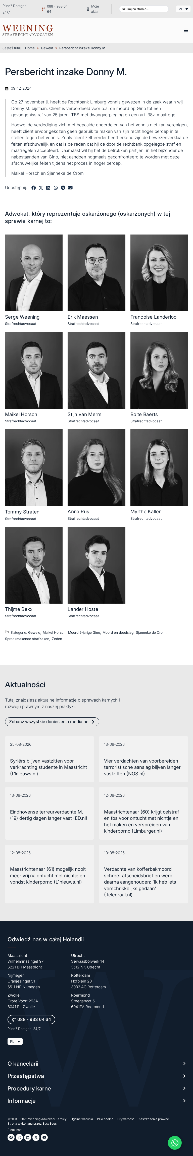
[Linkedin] (27, 1137)
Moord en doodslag (118, 632)
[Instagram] (19, 1137)
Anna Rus (78, 511)
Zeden (57, 639)
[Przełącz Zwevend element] (175, 1143)
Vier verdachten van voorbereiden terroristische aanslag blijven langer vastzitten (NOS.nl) (142, 767)
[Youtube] (44, 1137)
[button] (185, 30)
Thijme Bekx (18, 609)
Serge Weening (22, 317)
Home (30, 48)
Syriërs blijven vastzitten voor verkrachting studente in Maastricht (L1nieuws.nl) (48, 767)
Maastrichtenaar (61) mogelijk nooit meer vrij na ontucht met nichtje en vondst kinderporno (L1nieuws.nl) (48, 875)
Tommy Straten (22, 512)
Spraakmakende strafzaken (27, 639)
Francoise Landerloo (153, 317)
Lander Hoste (83, 609)
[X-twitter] (35, 1137)
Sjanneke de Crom (151, 632)
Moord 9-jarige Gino (84, 632)
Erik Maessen (83, 317)
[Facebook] (11, 1137)
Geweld (47, 48)
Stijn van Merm (85, 414)
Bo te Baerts (144, 414)
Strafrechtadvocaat (20, 324)
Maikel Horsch (21, 414)
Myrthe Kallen (146, 511)
